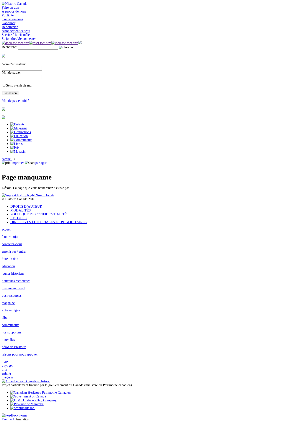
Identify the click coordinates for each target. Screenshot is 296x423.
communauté (10, 325)
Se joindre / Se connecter (19, 38)
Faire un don (10, 7)
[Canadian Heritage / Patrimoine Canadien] (40, 392)
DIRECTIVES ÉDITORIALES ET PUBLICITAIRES (48, 222)
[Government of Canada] (28, 396)
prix (4, 369)
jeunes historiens (13, 273)
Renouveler (10, 27)
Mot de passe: (11, 72)
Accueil (7, 159)
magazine (8, 303)
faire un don (10, 259)
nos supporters (11, 332)
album (6, 317)
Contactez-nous (12, 19)
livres (5, 362)
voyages (7, 365)
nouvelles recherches (16, 281)
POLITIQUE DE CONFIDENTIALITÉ (38, 214)
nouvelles (8, 339)
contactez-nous (12, 244)
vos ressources (11, 295)
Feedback (8, 419)
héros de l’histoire (14, 347)
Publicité (8, 15)
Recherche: (9, 47)
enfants (6, 373)
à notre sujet (10, 237)
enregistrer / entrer (14, 251)
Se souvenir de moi (19, 85)
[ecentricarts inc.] (22, 408)
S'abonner (8, 23)
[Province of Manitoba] (27, 404)
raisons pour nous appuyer (20, 354)
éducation (8, 266)
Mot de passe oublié (15, 101)
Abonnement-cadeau (16, 31)
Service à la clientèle (16, 35)
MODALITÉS (20, 210)
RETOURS (18, 218)
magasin (7, 377)
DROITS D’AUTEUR (26, 206)
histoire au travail (13, 288)
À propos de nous (14, 11)
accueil (6, 229)
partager (40, 163)
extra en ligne (11, 310)
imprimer (17, 163)
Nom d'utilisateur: (14, 64)
